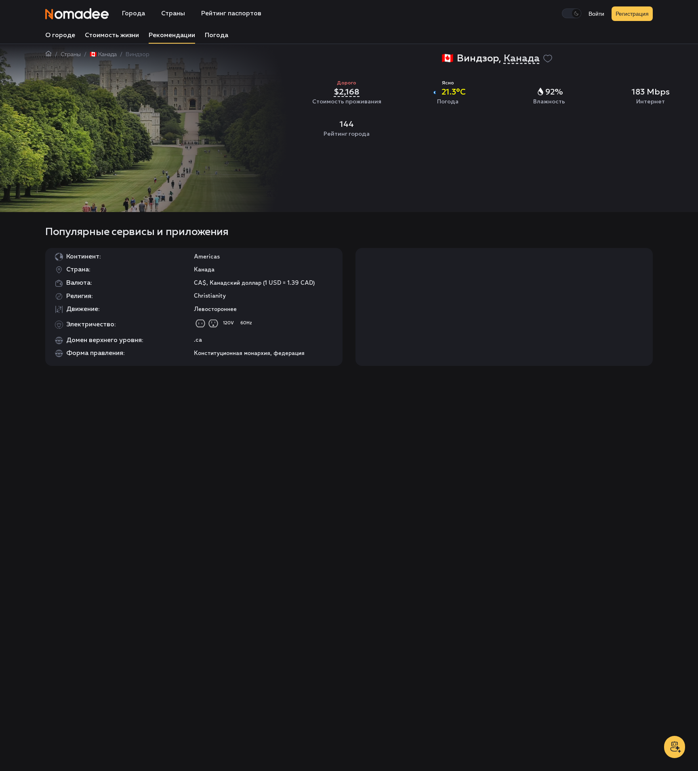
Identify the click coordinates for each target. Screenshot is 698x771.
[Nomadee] (77, 14)
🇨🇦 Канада (103, 54)
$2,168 (347, 91)
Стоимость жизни (112, 35)
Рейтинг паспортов (231, 14)
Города (133, 14)
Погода (216, 35)
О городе (60, 35)
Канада (522, 58)
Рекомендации (172, 35)
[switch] (571, 13)
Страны (173, 14)
